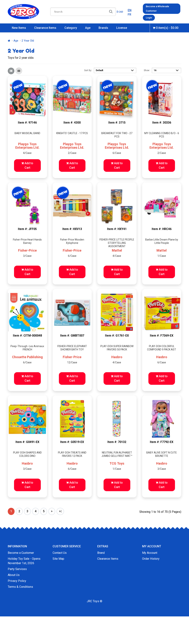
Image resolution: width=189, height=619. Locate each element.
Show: (147, 70)
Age (87, 28)
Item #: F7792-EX (161, 442)
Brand (101, 553)
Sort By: (88, 70)
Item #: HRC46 (161, 229)
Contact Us (60, 553)
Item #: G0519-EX (72, 442)
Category (70, 28)
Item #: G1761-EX (117, 335)
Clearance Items (45, 28)
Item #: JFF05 (27, 229)
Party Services (17, 569)
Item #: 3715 (117, 122)
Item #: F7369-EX (161, 335)
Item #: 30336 (161, 122)
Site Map (58, 558)
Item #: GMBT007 (72, 335)
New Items (19, 28)
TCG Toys (116, 463)
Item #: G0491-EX (27, 442)
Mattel (117, 250)
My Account (149, 553)
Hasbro (116, 357)
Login (149, 17)
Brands (103, 28)
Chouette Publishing (27, 357)
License (121, 28)
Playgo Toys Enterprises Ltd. (27, 145)
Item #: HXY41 (117, 229)
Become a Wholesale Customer (157, 8)
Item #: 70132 (116, 442)
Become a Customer (21, 553)
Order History (150, 558)
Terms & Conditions (20, 587)
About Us (14, 575)
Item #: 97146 (27, 122)
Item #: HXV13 (72, 229)
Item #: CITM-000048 (27, 335)
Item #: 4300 (72, 122)
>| (60, 511)
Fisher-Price (27, 250)
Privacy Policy (17, 581)
